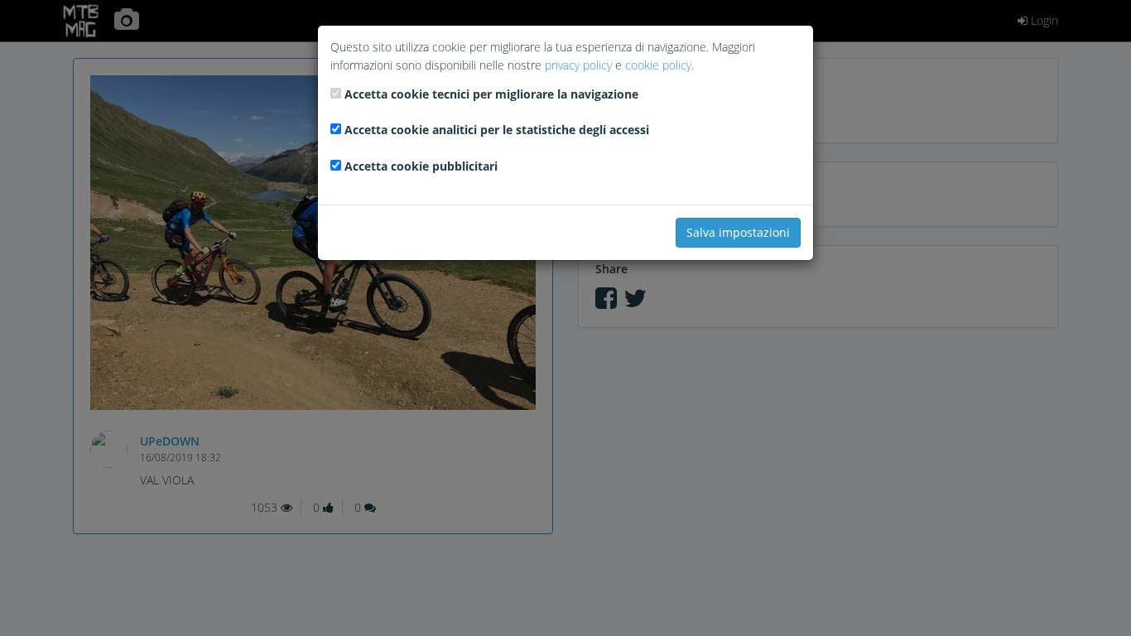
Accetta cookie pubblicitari (421, 166)
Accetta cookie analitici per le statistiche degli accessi (496, 129)
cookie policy (658, 65)
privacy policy (578, 65)
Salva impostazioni (738, 232)
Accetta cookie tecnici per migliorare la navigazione (491, 94)
